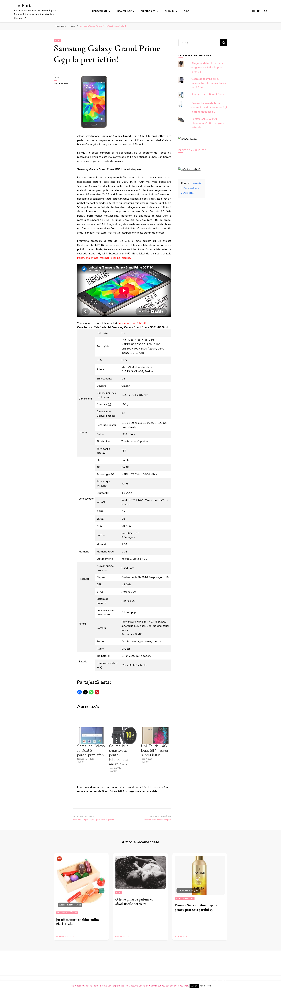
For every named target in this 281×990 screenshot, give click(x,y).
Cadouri (169, 11)
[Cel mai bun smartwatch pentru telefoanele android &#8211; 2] (123, 735)
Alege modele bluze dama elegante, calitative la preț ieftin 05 (207, 67)
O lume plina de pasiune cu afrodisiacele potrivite (134, 901)
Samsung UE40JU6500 (132, 323)
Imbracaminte (99, 11)
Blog (186, 11)
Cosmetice (188, 899)
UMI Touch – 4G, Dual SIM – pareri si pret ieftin (155, 751)
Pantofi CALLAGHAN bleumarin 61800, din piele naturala (207, 123)
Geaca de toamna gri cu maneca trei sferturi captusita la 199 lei (208, 83)
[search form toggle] (265, 11)
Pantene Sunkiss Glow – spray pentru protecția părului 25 (196, 907)
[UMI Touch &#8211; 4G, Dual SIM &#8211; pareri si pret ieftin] (155, 735)
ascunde (197, 183)
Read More (205, 985)
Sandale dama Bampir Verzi (207, 94)
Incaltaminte (124, 11)
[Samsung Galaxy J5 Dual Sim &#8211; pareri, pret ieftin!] (91, 735)
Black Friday (63, 913)
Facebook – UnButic (192, 150)
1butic (57, 78)
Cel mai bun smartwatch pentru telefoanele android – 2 (119, 755)
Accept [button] (194, 986)
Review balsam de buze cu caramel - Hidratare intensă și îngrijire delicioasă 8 (209, 107)
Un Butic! (24, 5)
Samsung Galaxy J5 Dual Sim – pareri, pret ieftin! (91, 751)
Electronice (148, 11)
